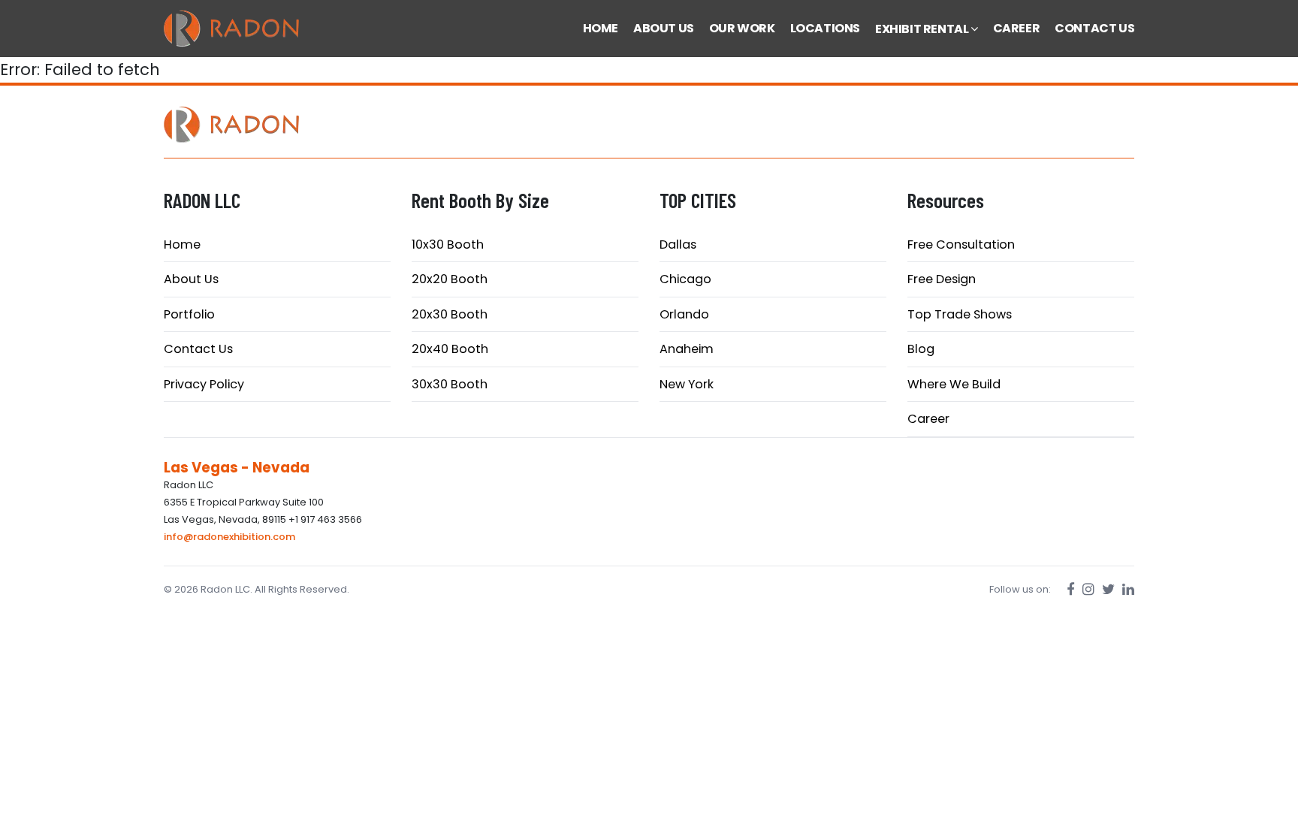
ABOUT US (663, 28)
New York (687, 384)
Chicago (685, 279)
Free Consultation (961, 244)
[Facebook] (1071, 589)
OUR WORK (742, 28)
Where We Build (954, 384)
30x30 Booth (450, 384)
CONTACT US (1094, 28)
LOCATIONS (825, 28)
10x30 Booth (448, 244)
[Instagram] (1088, 589)
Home (182, 244)
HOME (600, 28)
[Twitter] (1108, 589)
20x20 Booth (450, 279)
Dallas (678, 244)
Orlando (684, 314)
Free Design (941, 279)
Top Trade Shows (959, 314)
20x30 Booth (450, 314)
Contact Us (198, 349)
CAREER (1016, 28)
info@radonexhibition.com (229, 537)
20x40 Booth (450, 349)
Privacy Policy (204, 384)
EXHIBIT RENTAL (922, 29)
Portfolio (189, 314)
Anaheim (687, 349)
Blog (920, 349)
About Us (191, 279)
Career (928, 418)
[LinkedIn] (1128, 589)
